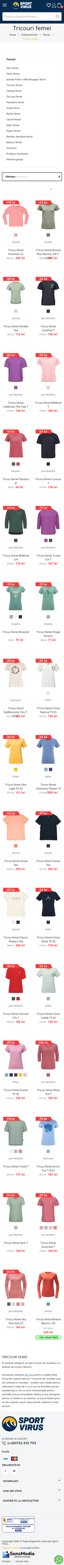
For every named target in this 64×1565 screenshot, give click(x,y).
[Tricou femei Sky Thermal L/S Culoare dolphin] (9, 1304)
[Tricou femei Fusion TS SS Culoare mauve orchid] (25, 1075)
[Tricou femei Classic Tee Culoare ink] (48, 846)
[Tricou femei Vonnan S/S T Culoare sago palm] (13, 999)
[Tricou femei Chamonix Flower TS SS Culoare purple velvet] (51, 769)
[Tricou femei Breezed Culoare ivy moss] (11, 617)
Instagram (14, 1471)
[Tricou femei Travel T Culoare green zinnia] (16, 1151)
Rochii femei (13, 113)
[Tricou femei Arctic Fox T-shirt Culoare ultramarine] (48, 1151)
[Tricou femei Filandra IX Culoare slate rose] (18, 464)
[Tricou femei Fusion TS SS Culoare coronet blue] (7, 1075)
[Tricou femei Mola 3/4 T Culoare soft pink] (48, 1075)
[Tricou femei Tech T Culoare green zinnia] (16, 1228)
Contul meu (22, 1561)
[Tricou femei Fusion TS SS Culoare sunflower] (20, 1075)
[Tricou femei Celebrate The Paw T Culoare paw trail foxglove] (16, 388)
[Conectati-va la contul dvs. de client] (54, 5)
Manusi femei (14, 142)
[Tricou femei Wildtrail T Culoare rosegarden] (48, 388)
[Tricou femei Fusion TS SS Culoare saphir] (11, 1075)
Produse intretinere (17, 153)
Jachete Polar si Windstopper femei (26, 79)
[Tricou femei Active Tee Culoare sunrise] (16, 846)
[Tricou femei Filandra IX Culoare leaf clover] (13, 464)
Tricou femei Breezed (16, 632)
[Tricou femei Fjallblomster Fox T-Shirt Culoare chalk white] (16, 693)
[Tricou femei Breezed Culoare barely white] (16, 617)
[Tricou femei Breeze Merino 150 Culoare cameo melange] (48, 1304)
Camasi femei (14, 90)
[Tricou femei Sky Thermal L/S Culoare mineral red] (18, 1304)
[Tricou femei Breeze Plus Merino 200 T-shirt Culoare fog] (48, 235)
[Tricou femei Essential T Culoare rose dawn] (41, 1228)
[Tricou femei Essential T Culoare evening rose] (55, 1228)
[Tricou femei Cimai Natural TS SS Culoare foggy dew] (48, 693)
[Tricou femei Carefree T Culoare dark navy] (48, 311)
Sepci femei (12, 125)
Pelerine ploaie (14, 159)
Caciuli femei (13, 119)
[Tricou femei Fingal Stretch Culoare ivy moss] (48, 617)
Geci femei (12, 68)
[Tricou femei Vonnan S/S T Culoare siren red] (18, 999)
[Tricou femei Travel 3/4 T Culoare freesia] (46, 540)
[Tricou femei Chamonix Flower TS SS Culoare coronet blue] (46, 769)
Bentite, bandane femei (19, 136)
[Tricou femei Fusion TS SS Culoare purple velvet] (16, 1075)
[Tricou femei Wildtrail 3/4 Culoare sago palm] (16, 540)
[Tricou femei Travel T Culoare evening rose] (20, 1151)
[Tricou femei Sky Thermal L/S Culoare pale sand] (23, 1304)
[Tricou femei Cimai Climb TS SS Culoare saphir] (48, 922)
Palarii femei (13, 130)
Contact (6, 1561)
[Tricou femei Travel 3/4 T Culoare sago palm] (51, 540)
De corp (29, 1374)
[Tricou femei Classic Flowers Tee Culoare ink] (18, 922)
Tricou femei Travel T (16, 1166)
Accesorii (11, 148)
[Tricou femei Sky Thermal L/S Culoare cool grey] (13, 1304)
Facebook (5, 1471)
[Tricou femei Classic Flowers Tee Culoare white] (13, 922)
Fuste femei (13, 108)
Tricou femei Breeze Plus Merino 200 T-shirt (48, 254)
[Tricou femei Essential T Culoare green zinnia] (46, 1228)
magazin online (10, 1547)
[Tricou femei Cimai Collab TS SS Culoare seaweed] (48, 999)
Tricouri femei (14, 85)
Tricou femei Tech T (16, 1243)
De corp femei (14, 96)
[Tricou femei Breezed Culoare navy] (20, 617)
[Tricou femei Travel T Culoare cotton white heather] (11, 1151)
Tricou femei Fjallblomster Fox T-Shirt (16, 712)
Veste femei (13, 73)
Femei (11, 59)
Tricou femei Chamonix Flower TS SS (48, 788)
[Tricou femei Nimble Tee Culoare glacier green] (16, 311)
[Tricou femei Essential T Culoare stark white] (51, 1228)
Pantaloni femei (15, 102)
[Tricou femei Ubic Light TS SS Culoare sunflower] (16, 769)
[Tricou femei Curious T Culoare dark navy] (48, 464)
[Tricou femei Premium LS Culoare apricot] (16, 235)
